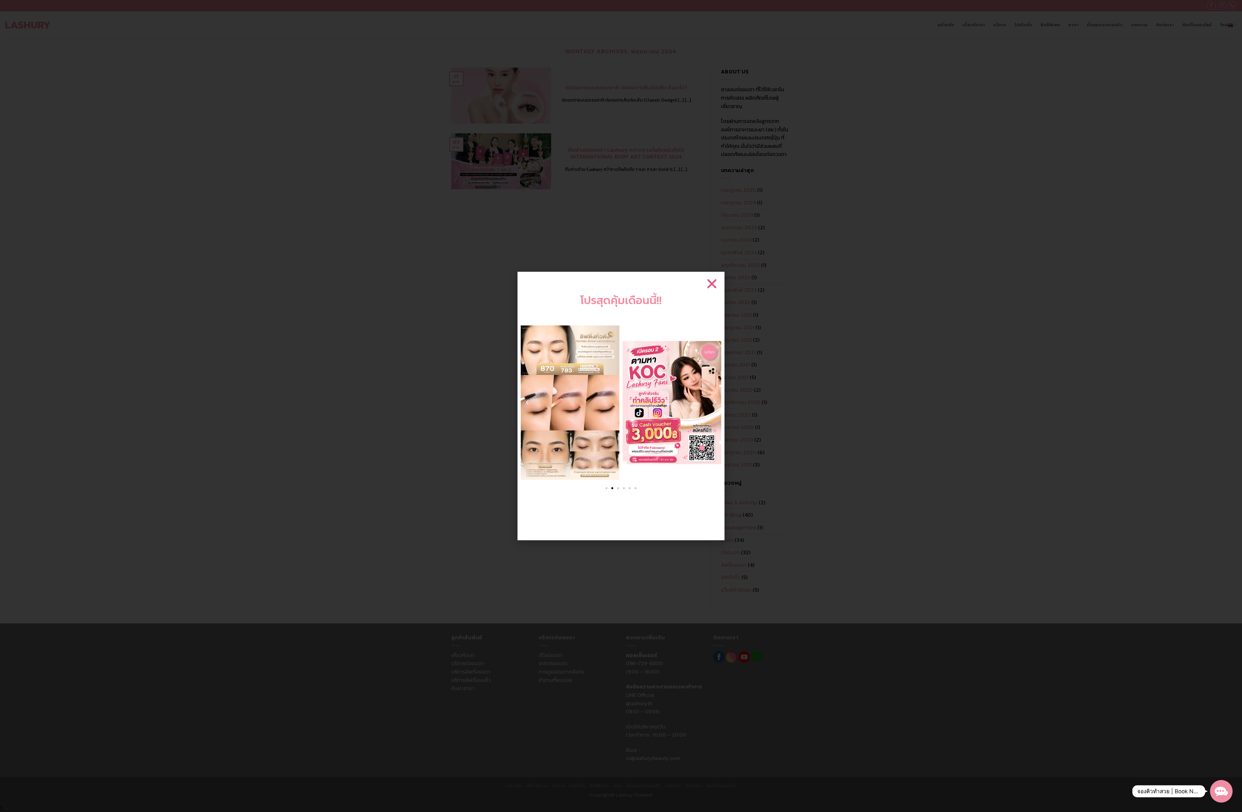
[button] (1221, 791)
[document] (621, 406)
